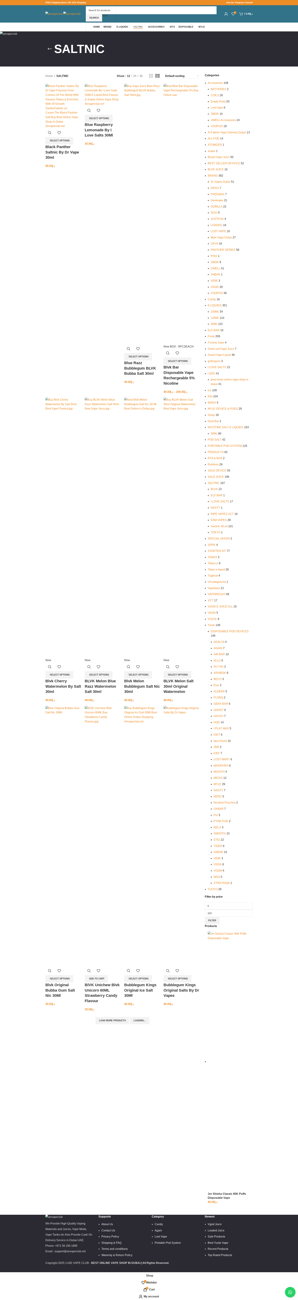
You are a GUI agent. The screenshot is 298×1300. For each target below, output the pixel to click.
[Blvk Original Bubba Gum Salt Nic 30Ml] (63, 835)
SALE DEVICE (217, 470)
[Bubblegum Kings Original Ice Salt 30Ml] (142, 835)
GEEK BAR (221, 703)
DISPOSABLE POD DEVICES (230, 631)
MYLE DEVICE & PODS (223, 408)
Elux (216, 685)
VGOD (215, 286)
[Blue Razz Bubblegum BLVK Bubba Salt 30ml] (142, 213)
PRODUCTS (216, 452)
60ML (214, 323)
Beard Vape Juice (219, 157)
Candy (212, 299)
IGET (217, 734)
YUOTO (213, 889)
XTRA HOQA (222, 882)
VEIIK (214, 280)
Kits (210, 396)
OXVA (214, 243)
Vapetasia (214, 588)
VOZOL (212, 619)
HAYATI (218, 716)
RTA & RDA (215, 458)
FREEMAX (217, 194)
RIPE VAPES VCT (222, 513)
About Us (107, 1224)
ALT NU (219, 666)
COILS (215, 95)
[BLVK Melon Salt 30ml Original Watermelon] (182, 527)
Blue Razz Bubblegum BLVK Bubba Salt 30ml (140, 368)
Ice (209, 390)
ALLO (217, 660)
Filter (212, 920)
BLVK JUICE (216, 169)
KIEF (217, 753)
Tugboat (213, 575)
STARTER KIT (217, 550)
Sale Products (216, 1236)
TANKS (212, 557)
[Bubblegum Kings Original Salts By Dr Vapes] (182, 835)
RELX (217, 827)
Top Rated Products (220, 1255)
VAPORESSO (216, 594)
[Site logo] (54, 13)
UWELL (215, 268)
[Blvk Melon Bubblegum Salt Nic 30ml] (142, 527)
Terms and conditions (114, 1248)
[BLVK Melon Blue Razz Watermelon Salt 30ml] (103, 527)
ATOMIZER (215, 144)
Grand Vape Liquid (219, 354)
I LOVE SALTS (217, 367)
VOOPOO (217, 126)
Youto (211, 625)
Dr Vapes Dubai (220, 181)
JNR (216, 747)
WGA (217, 876)
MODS (212, 402)
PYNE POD (221, 821)
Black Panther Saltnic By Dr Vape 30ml (62, 152)
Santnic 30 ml (219, 526)
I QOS (211, 373)
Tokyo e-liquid (216, 569)
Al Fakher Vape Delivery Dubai (227, 132)
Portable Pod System (168, 1242)
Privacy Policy (110, 1236)
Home (49, 75)
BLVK (214, 489)
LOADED (216, 225)
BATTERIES (218, 89)
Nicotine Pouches (225, 802)
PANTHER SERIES (223, 249)
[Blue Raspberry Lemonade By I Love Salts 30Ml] (103, 94)
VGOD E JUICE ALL (220, 606)
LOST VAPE (218, 231)
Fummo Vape (216, 342)
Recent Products (218, 1248)
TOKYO (215, 532)
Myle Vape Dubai (221, 237)
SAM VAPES (219, 520)
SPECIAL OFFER (219, 538)
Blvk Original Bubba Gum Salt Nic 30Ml (60, 990)
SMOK (215, 113)
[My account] (226, 13)
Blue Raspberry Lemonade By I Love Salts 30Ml (99, 130)
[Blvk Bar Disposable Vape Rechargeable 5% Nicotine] (182, 213)
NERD (218, 796)
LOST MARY (222, 759)
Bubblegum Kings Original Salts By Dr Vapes (181, 990)
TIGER (218, 845)
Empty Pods (218, 101)
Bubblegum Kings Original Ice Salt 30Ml (140, 990)
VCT (210, 600)
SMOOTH (220, 833)
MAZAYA (219, 771)
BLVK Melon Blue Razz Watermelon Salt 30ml (100, 686)
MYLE (217, 784)
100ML (215, 311)
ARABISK (220, 672)
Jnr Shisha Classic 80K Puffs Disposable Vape (227, 1195)
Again (158, 1230)
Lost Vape (217, 107)
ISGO (214, 212)
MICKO (218, 777)
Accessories (215, 82)
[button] (96, 978)
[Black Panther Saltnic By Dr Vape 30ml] (63, 105)
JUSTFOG (217, 218)
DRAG (215, 188)
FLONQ (218, 697)
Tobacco (213, 563)
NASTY (215, 507)
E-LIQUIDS (215, 305)
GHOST (219, 710)
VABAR (215, 274)
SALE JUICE (216, 476)
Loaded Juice (216, 1230)
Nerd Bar (213, 421)
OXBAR (219, 808)
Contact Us (108, 1230)
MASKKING (221, 765)
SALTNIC (214, 483)
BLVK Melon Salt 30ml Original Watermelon (178, 686)
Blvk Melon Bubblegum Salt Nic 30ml (142, 686)
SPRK (212, 544)
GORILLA (216, 206)
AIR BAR (219, 654)
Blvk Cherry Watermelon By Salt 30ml (63, 686)
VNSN (212, 612)
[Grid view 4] (157, 75)
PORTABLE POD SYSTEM (225, 445)
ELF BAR (214, 330)
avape (211, 151)
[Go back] (49, 48)
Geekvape (217, 200)
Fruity (211, 336)
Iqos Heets (220, 740)
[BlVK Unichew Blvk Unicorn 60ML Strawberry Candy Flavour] (103, 835)
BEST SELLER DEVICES (224, 163)
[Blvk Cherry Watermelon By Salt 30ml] (63, 527)
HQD (217, 722)
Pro (216, 815)
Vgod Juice (215, 1224)
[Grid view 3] (151, 75)
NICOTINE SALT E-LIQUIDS (225, 427)
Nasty (211, 414)
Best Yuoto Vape (218, 1242)
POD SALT (214, 439)
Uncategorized (217, 581)
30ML (214, 433)
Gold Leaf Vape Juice (221, 348)
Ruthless (213, 464)
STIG (217, 839)
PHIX (214, 256)
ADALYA (219, 641)
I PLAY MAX (221, 728)
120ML (215, 317)
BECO (218, 679)
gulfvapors (214, 361)
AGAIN (218, 648)
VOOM (218, 870)
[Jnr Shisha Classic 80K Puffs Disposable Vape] (230, 1061)
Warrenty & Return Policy (116, 1255)
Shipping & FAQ (111, 1242)
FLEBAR (219, 691)
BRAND (213, 175)
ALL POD (213, 138)
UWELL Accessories (223, 120)
